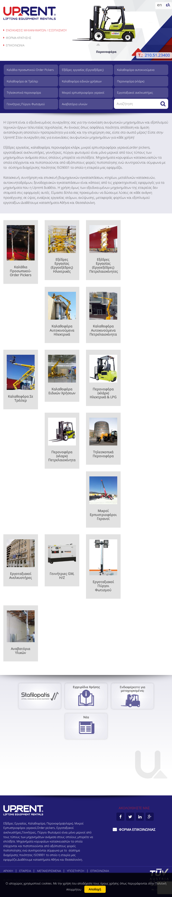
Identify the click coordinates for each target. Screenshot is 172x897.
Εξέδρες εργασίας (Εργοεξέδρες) (83, 70)
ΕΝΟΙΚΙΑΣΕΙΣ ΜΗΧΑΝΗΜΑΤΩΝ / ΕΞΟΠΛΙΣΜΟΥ (36, 30)
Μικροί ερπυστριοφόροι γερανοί (83, 92)
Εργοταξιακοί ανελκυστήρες (135, 92)
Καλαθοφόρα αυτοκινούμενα (135, 70)
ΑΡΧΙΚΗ (8, 871)
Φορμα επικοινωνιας (136, 829)
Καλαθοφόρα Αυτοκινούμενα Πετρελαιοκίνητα (103, 330)
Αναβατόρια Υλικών (20, 650)
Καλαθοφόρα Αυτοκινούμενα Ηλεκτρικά (62, 330)
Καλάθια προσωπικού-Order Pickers (30, 70)
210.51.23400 (157, 55)
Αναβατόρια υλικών (74, 104)
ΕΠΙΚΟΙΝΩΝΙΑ (15, 45)
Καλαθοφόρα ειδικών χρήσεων (82, 81)
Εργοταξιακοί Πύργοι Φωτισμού (103, 585)
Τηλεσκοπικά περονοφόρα (24, 92)
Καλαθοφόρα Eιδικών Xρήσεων (62, 391)
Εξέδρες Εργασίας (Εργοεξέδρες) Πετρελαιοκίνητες (103, 265)
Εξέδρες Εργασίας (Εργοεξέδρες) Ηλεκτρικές (62, 265)
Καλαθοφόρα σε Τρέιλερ (22, 81)
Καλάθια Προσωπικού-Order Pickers (20, 271)
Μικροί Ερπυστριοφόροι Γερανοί (103, 514)
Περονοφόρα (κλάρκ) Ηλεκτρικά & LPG (103, 393)
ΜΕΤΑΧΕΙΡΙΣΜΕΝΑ (49, 871)
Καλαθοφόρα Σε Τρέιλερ (20, 398)
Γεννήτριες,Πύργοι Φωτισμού (26, 104)
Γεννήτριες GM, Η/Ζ (62, 575)
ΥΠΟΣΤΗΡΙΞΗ (75, 871)
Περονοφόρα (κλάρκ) (130, 81)
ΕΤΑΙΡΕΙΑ (25, 871)
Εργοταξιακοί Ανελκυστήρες (20, 575)
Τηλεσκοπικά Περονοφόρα (103, 454)
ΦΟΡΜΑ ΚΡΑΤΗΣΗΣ (18, 38)
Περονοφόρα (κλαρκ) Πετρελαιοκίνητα (62, 456)
